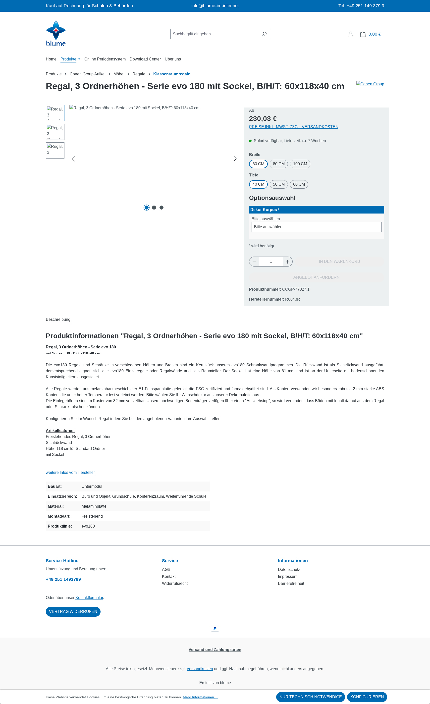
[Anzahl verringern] (254, 262)
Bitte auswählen (266, 219)
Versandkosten (200, 669)
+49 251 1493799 (63, 579)
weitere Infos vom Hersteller (70, 472)
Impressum (287, 576)
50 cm (279, 184)
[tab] (58, 319)
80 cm (279, 164)
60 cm (258, 164)
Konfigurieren (367, 697)
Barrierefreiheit (291, 583)
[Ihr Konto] (351, 34)
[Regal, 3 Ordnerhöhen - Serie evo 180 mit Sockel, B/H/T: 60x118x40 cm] (154, 158)
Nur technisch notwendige (310, 697)
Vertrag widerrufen (73, 611)
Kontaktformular (89, 598)
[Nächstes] (235, 159)
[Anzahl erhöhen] (287, 262)
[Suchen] (264, 34)
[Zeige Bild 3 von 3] (161, 208)
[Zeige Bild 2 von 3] (154, 208)
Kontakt (168, 576)
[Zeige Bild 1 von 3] (147, 208)
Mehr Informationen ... (200, 697)
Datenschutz (289, 569)
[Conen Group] (370, 88)
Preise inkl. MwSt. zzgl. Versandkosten (293, 127)
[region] (142, 158)
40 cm (258, 184)
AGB (166, 569)
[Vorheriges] (73, 159)
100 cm (300, 164)
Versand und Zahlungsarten (215, 650)
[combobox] (214, 34)
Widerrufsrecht (175, 583)
